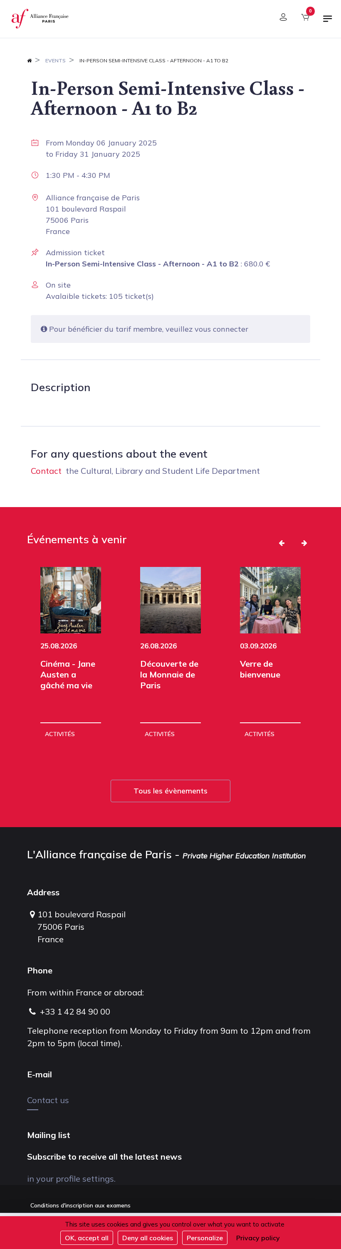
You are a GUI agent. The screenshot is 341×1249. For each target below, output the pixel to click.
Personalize (205, 1238)
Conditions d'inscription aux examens (80, 1205)
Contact (46, 471)
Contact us (48, 1100)
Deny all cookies (147, 1238)
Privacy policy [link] (258, 1238)
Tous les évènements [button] (170, 791)
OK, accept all (87, 1238)
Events (55, 60)
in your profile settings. (71, 1178)
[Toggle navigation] (327, 22)
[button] (281, 543)
